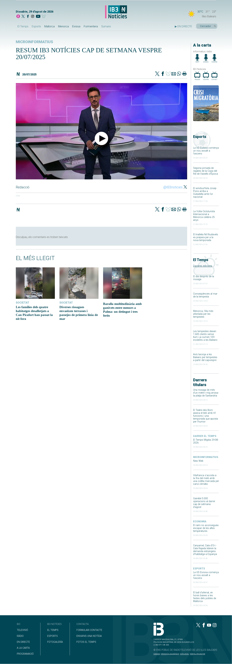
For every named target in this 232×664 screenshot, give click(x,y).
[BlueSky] (44, 17)
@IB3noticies (173, 187)
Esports (36, 26)
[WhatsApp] (179, 74)
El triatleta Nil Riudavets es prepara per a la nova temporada (205, 237)
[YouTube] (38, 17)
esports (199, 568)
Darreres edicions (202, 265)
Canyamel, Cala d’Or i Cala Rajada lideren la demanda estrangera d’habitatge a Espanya (205, 550)
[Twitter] (157, 74)
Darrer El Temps (204, 436)
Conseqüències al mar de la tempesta (205, 295)
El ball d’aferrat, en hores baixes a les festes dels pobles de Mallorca (204, 597)
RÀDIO (20, 636)
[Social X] (23, 17)
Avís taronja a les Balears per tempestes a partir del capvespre (205, 357)
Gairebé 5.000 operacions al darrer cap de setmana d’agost (204, 503)
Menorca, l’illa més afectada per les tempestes (203, 314)
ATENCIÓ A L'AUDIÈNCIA (170, 654)
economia (199, 521)
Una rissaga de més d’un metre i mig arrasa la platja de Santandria (205, 392)
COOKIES (157, 654)
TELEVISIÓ (22, 630)
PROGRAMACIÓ (25, 653)
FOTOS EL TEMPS (86, 642)
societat (22, 302)
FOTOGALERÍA (55, 642)
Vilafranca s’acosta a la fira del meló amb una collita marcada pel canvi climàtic (206, 479)
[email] (173, 74)
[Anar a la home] (18, 17)
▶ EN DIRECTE (183, 26)
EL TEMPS (52, 630)
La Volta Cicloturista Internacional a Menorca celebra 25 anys (204, 216)
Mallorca (49, 26)
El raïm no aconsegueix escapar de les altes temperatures (206, 528)
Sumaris (106, 26)
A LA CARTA (23, 648)
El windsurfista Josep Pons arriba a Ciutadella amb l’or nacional (204, 192)
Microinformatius (205, 457)
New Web (198, 460)
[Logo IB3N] (116, 12)
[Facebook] (28, 17)
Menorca (63, 26)
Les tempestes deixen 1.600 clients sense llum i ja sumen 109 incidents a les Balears (205, 335)
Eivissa (76, 26)
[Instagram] (32, 17)
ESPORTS (52, 636)
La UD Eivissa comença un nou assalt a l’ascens (206, 150)
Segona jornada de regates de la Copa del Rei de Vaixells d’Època (205, 171)
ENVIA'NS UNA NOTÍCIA (89, 636)
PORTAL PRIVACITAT (197, 654)
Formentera (91, 26)
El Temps (22, 26)
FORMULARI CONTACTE (89, 630)
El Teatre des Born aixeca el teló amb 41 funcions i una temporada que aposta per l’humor (205, 416)
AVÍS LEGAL (184, 654)
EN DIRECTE (23, 642)
